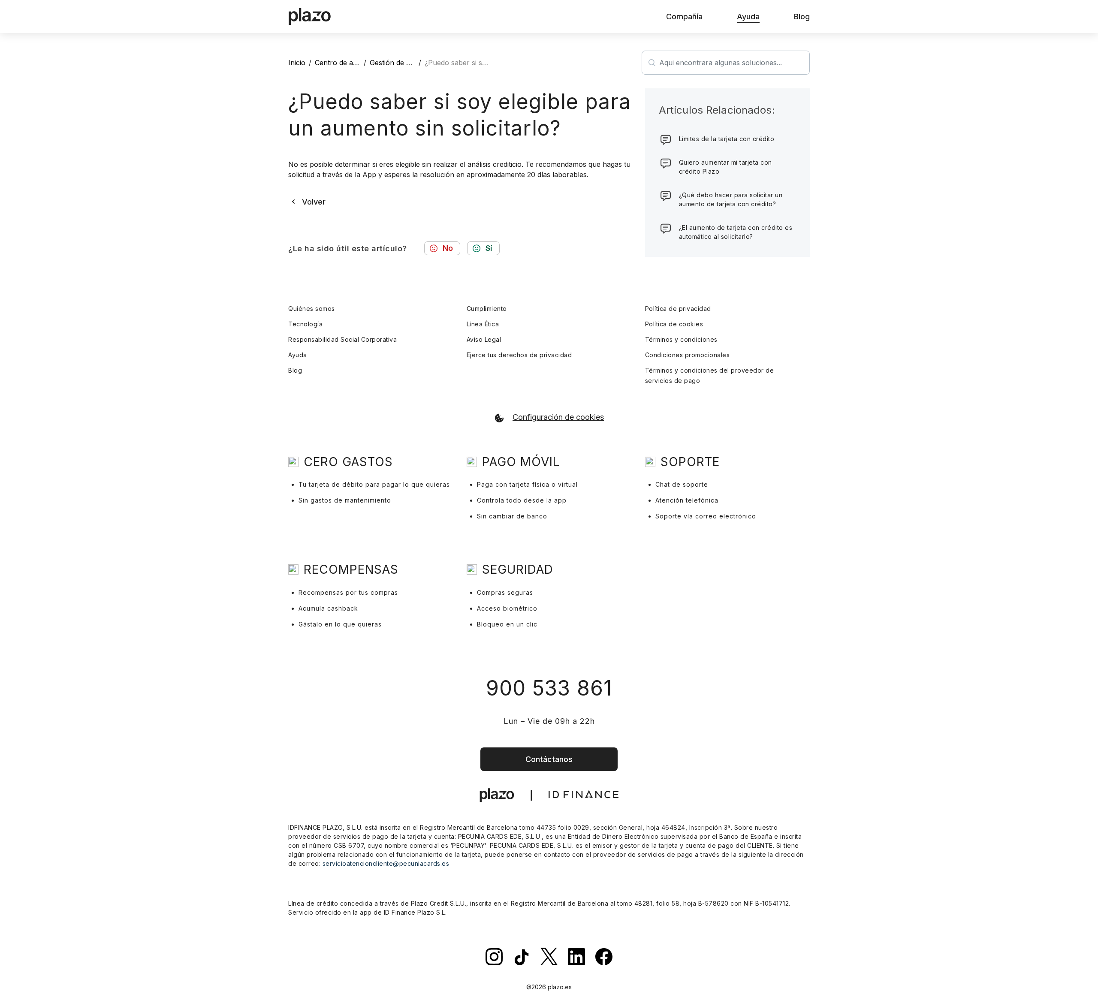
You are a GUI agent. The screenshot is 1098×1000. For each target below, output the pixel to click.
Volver (314, 201)
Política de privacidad (678, 308)
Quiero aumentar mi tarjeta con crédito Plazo (725, 167)
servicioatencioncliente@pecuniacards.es (386, 863)
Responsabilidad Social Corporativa (342, 339)
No (448, 248)
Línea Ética (483, 324)
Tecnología (305, 324)
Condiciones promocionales (687, 354)
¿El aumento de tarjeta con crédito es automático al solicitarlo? (736, 232)
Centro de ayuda (342, 62)
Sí (489, 248)
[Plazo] (309, 16)
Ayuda (297, 354)
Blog (295, 370)
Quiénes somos (311, 308)
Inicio (296, 62)
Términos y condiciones (681, 339)
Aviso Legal (484, 339)
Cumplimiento (487, 308)
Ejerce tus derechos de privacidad (519, 354)
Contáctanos (549, 759)
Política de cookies (674, 324)
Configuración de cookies (558, 417)
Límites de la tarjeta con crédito (727, 138)
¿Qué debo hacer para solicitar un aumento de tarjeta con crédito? (731, 199)
